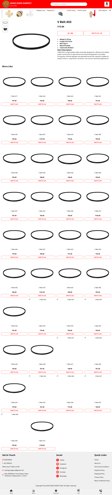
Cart (78, 491)
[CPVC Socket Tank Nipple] (8, 14)
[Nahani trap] (39, 14)
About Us (97, 463)
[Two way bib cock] (18, 14)
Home (11, 493)
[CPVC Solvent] (70, 14)
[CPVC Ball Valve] (80, 14)
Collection (56, 493)
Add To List (14, 104)
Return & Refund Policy (102, 481)
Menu (33, 493)
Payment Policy (99, 470)
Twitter (62, 460)
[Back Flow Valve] (49, 14)
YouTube (62, 472)
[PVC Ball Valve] (91, 14)
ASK (71, 33)
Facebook (63, 464)
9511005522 (8, 463)
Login (107, 5)
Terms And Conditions (101, 467)
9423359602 (8, 460)
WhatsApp (63, 476)
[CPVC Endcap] (59, 14)
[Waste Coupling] (29, 14)
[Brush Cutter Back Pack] (101, 14)
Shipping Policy (99, 474)
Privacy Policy (98, 477)
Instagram (63, 468)
